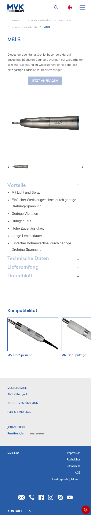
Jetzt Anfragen (45, 81)
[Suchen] (56, 7)
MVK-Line (13, 453)
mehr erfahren (37, 433)
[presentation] (8, 166)
